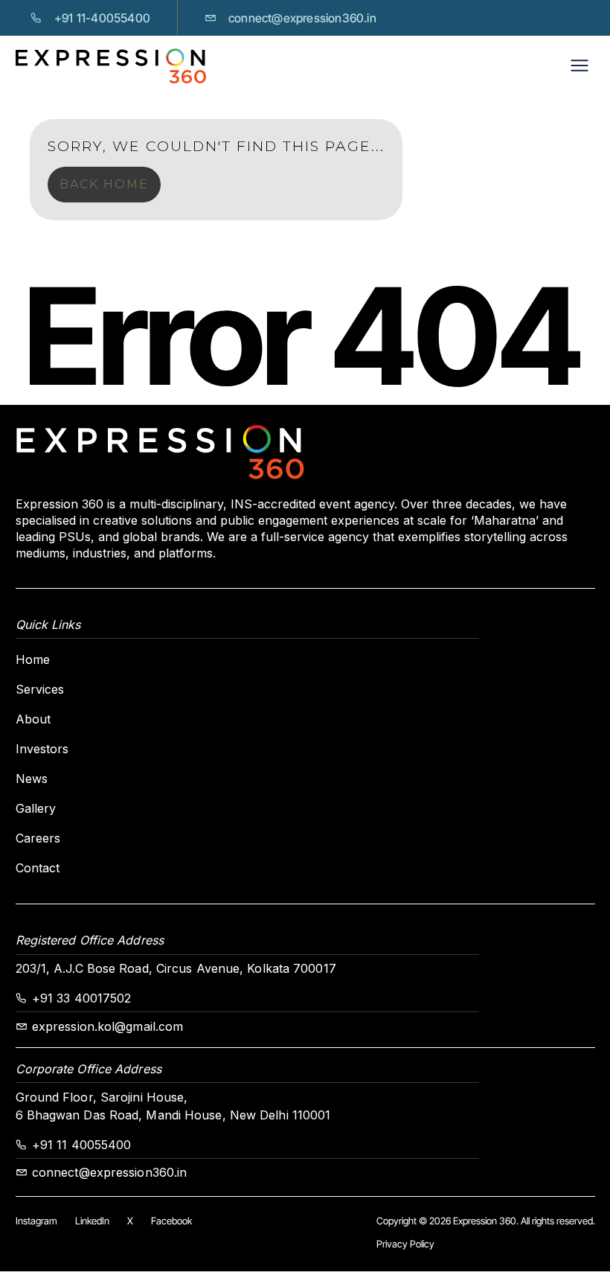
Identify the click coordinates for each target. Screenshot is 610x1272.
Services (40, 689)
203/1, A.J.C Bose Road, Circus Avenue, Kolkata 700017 (176, 968)
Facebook (171, 1221)
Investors (42, 748)
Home (33, 659)
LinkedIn (92, 1221)
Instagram (36, 1221)
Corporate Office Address (88, 1068)
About (33, 719)
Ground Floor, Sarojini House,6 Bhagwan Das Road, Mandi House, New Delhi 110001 (173, 1106)
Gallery (36, 808)
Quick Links (48, 624)
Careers (38, 838)
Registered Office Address (90, 940)
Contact (38, 867)
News (32, 778)
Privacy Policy (405, 1244)
